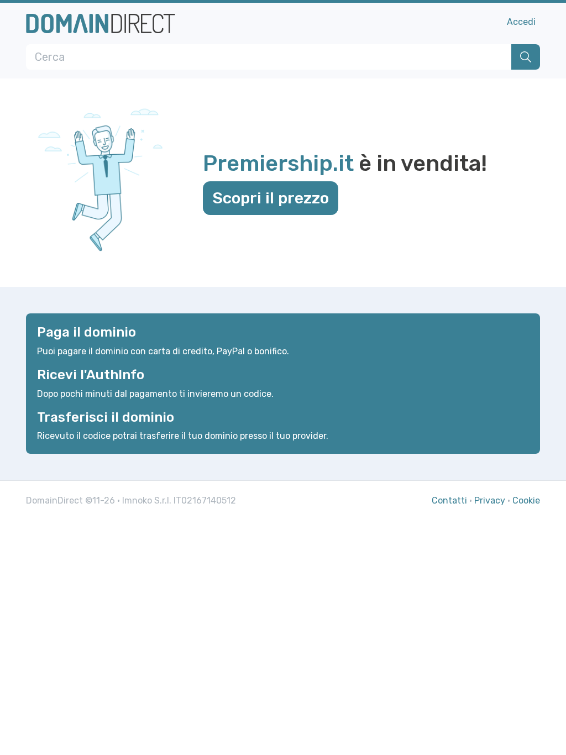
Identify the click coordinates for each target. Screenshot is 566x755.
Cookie (526, 500)
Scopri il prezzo (270, 197)
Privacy (489, 500)
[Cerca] (525, 57)
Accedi (521, 22)
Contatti (449, 500)
